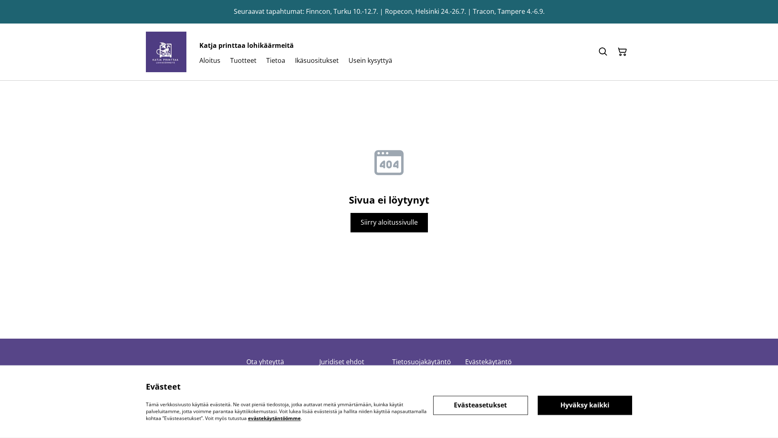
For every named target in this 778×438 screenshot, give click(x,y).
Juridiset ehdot (341, 361)
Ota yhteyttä (265, 361)
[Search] (603, 52)
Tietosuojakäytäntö (421, 361)
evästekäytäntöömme (274, 417)
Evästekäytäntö (488, 361)
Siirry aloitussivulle (389, 222)
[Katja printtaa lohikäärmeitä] (166, 52)
